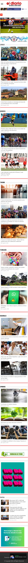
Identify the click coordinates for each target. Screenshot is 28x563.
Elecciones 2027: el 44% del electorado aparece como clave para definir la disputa (18, 502)
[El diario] (14, 4)
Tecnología (3, 250)
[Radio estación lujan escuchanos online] (14, 38)
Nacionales (3, 316)
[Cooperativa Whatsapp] (12, 536)
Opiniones (3, 387)
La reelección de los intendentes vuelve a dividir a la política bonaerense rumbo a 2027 (18, 517)
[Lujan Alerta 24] (14, 9)
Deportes (2, 111)
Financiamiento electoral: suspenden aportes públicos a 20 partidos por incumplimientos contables (18, 509)
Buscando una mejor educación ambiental (11, 422)
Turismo (2, 183)
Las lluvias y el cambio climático (9, 404)
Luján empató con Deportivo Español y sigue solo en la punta (14, 26)
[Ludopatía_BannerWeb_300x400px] (12, 477)
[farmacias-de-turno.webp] (12, 453)
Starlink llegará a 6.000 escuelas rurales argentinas (13, 287)
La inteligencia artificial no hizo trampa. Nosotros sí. (13, 441)
